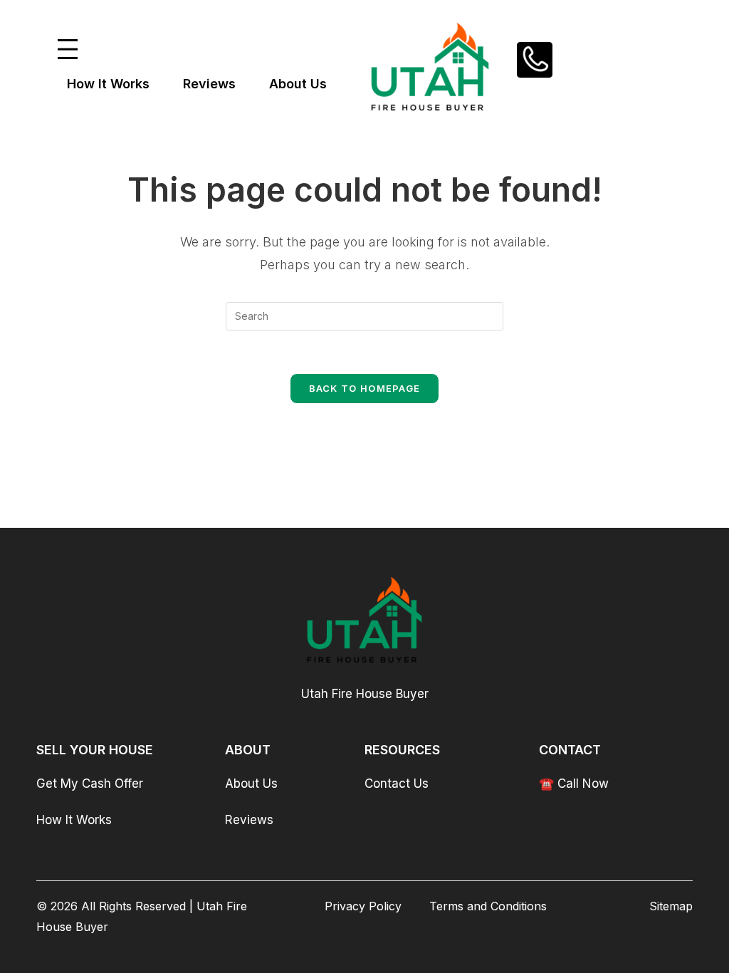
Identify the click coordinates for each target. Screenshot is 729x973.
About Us (251, 783)
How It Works (74, 820)
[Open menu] (68, 49)
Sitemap (671, 906)
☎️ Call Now (574, 783)
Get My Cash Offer (89, 783)
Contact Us (396, 783)
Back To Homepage (365, 388)
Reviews (249, 820)
